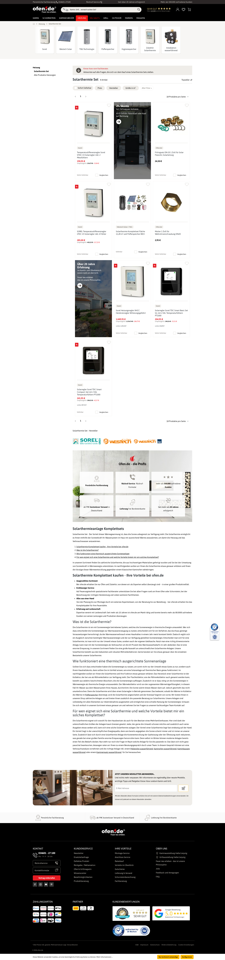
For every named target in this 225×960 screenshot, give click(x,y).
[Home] (34, 24)
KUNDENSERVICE (83, 848)
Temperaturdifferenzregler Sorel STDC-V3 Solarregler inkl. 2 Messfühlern (91, 155)
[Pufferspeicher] (107, 36)
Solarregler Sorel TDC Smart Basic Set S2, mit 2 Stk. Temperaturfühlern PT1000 (171, 313)
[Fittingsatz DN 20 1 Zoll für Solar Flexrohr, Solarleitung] (171, 123)
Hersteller (113, 88)
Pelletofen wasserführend (141, 749)
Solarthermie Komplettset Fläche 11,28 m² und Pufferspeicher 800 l (130, 232)
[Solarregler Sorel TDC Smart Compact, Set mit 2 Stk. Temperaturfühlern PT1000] (93, 360)
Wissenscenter (80, 873)
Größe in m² (131, 88)
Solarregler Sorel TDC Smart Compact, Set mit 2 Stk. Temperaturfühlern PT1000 (89, 392)
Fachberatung (121, 881)
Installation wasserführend (171, 49)
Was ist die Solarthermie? (87, 550)
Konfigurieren (187, 957)
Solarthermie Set (41, 71)
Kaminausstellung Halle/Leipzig (173, 853)
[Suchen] (138, 9)
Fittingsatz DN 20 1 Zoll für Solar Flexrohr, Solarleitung (169, 153)
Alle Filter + (147, 88)
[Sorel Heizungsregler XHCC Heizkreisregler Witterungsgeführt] (132, 281)
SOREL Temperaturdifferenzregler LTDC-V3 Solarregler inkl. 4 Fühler (91, 232)
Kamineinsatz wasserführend (109, 752)
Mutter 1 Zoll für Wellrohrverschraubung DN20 (168, 232)
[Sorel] (44, 36)
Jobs (158, 869)
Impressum (144, 945)
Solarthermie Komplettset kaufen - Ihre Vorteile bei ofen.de (102, 546)
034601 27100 (64, 2)
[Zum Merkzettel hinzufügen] (109, 105)
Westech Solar (65, 49)
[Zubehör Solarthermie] (150, 36)
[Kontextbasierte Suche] (65, 9)
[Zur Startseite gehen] (44, 9)
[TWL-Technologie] (86, 36)
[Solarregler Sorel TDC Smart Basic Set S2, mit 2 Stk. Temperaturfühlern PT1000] (171, 281)
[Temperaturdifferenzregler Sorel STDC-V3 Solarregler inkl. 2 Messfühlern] (93, 123)
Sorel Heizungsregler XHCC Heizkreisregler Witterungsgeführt (131, 311)
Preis (100, 88)
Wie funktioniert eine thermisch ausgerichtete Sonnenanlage (102, 554)
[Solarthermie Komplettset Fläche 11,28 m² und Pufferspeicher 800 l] (132, 202)
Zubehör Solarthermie (150, 49)
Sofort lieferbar (84, 88)
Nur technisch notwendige (168, 957)
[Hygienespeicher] (129, 36)
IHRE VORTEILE (123, 848)
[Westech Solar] (65, 36)
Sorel (44, 49)
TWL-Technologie (86, 49)
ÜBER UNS (161, 848)
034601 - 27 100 (46, 853)
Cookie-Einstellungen (186, 945)
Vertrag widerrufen (46, 878)
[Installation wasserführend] (171, 36)
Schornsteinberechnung (125, 877)
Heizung (36, 67)
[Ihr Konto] (178, 9)
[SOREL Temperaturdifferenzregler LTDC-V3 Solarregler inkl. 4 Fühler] (93, 202)
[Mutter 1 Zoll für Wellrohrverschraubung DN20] (171, 202)
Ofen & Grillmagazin (82, 869)
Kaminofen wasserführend (165, 749)
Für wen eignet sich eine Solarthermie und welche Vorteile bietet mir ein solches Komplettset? (117, 557)
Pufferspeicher (107, 49)
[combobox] (103, 9)
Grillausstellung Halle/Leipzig (172, 857)
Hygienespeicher (129, 49)
